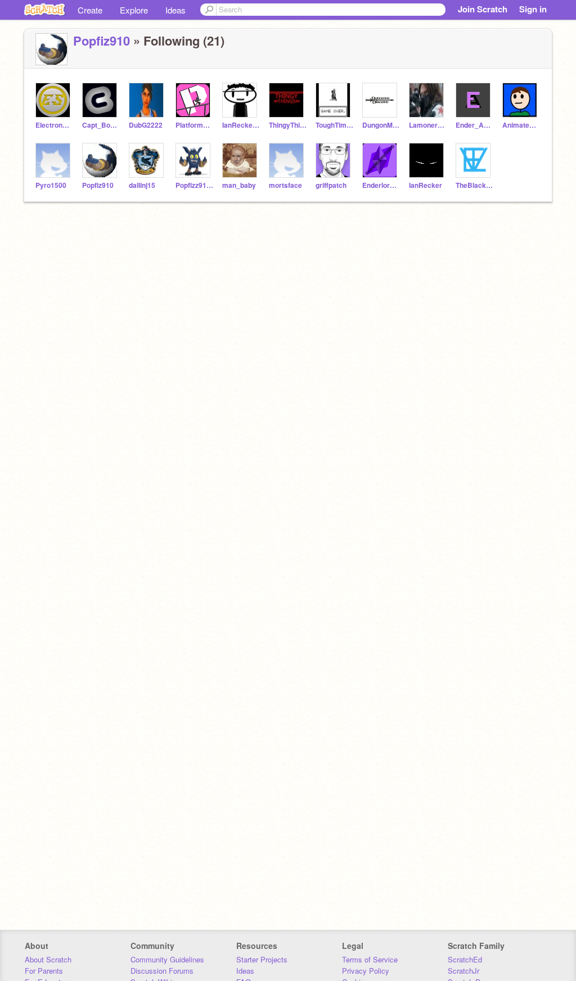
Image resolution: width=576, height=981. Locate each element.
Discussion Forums (162, 970)
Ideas (175, 10)
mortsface (285, 185)
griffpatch (331, 185)
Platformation (194, 125)
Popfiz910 (101, 41)
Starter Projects (261, 959)
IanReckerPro (241, 125)
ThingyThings (288, 125)
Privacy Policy (365, 970)
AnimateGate (521, 125)
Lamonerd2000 (428, 125)
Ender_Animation (474, 125)
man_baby (239, 185)
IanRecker (425, 185)
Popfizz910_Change (194, 185)
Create (90, 10)
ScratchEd (465, 959)
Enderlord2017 (381, 185)
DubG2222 (146, 125)
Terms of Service (370, 959)
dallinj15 (142, 185)
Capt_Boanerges (101, 125)
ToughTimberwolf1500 (334, 125)
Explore (134, 10)
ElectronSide (54, 125)
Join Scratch (482, 9)
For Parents (44, 970)
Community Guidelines (167, 959)
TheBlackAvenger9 (474, 185)
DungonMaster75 (381, 125)
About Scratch (48, 959)
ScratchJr (463, 970)
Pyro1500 (50, 185)
